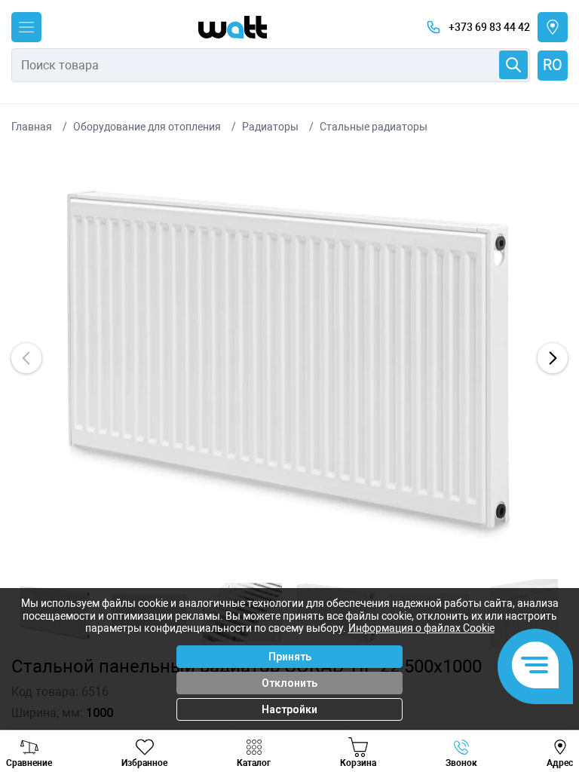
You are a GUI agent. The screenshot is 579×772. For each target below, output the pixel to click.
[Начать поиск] (513, 65)
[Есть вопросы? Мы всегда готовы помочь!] (535, 666)
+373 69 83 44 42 (489, 27)
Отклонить (289, 683)
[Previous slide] (26, 358)
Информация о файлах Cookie (421, 628)
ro (552, 65)
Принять (289, 657)
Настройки (289, 709)
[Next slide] (553, 358)
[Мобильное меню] (26, 27)
